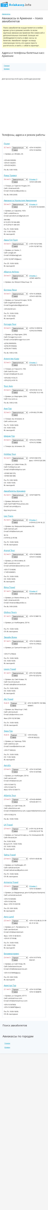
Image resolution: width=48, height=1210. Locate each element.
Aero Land (9, 916)
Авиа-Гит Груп (11, 240)
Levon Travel (10, 669)
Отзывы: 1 (33, 275)
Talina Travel (10, 854)
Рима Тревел (10, 175)
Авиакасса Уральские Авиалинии (20, 200)
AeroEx (7, 765)
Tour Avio (8, 386)
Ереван (6, 69)
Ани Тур (8, 408)
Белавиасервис (11, 953)
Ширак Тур (9, 436)
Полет (7, 143)
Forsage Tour (10, 324)
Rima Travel (9, 587)
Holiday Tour (10, 454)
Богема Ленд (10, 289)
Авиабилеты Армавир (14, 491)
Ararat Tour (9, 550)
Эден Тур (8, 731)
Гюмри (6, 65)
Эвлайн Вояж (10, 637)
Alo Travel (8, 699)
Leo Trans (8, 516)
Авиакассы (6, 14)
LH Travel (8, 824)
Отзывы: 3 (33, 179)
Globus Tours (10, 612)
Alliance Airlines (11, 271)
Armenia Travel (11, 882)
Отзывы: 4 (33, 204)
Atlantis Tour (10, 795)
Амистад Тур (10, 985)
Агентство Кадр (11, 358)
